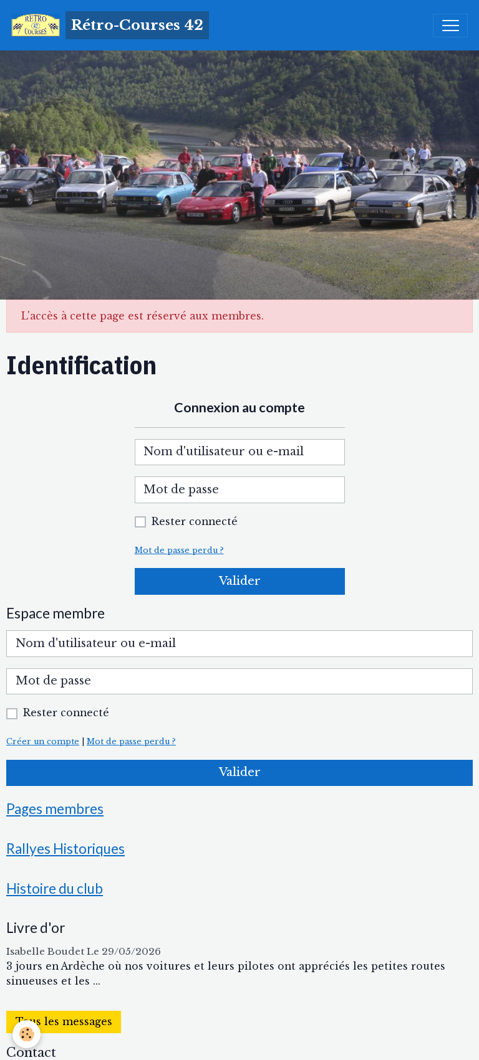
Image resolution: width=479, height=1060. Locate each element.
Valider (240, 581)
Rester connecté (195, 522)
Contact (31, 1052)
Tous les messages (64, 1022)
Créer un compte (42, 741)
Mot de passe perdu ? (179, 550)
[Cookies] (26, 1034)
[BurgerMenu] (450, 25)
